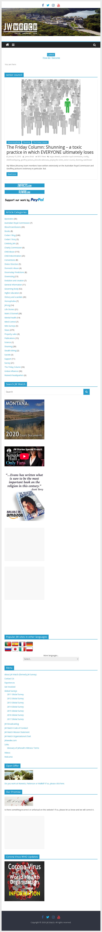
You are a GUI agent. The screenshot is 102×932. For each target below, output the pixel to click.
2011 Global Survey (15, 694)
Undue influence (11, 371)
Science (8, 342)
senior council (69, 160)
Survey (7, 363)
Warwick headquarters (14, 375)
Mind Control (10, 321)
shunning (79, 160)
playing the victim (56, 160)
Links (7, 744)
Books (7, 231)
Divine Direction (11, 264)
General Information (13, 284)
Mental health (10, 317)
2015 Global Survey (15, 711)
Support (8, 359)
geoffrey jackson (27, 160)
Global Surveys (11, 691)
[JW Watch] (51, 9)
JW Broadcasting (12, 724)
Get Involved (10, 687)
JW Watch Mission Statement (17, 732)
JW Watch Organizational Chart (18, 736)
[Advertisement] (24, 544)
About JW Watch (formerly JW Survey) (21, 674)
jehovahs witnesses (41, 160)
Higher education (12, 293)
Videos (7, 752)
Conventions (10, 260)
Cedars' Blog (10, 235)
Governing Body (14, 142)
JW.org (7, 305)
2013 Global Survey (15, 702)
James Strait (29, 156)
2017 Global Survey (15, 719)
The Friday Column (40, 142)
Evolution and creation (14, 280)
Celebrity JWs (10, 243)
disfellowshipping (13, 160)
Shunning (26, 142)
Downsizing (9, 276)
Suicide (7, 354)
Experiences (10, 682)
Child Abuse (9, 251)
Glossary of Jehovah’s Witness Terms (23, 748)
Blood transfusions (13, 227)
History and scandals (13, 297)
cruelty (85, 156)
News (7, 330)
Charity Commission (13, 247)
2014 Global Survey (15, 706)
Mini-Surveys (10, 326)
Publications (10, 338)
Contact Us (9, 678)
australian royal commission (71, 156)
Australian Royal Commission (17, 223)
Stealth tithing (10, 350)
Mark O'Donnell (11, 313)
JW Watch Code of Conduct (16, 728)
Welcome (9, 757)
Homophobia (10, 301)
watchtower (87, 160)
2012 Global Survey (15, 698)
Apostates (9, 218)
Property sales (11, 334)
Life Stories (9, 309)
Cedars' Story (10, 239)
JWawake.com (11, 740)
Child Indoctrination (13, 256)
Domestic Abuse (12, 268)
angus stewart (55, 156)
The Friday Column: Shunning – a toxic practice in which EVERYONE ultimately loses (50, 149)
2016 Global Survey (15, 715)
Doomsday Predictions (14, 272)
